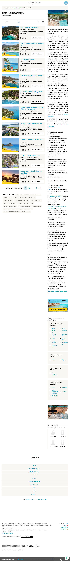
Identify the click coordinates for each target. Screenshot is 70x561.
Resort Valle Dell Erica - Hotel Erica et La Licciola (31, 109)
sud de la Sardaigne (56, 196)
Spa (17, 195)
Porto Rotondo (54, 342)
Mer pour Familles (24, 206)
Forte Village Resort (25, 209)
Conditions (21, 554)
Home (34, 465)
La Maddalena (65, 334)
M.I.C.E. (34, 491)
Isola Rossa (54, 329)
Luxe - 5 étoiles (25, 195)
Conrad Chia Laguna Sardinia (31, 140)
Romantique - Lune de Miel (27, 198)
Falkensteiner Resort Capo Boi (31, 76)
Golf (15, 198)
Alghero (64, 360)
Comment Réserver (34, 481)
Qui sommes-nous (34, 469)
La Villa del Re (25, 60)
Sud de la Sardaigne (10, 209)
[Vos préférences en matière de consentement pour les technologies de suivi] (67, 558)
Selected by (34, 485)
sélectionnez (37, 38)
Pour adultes (37, 206)
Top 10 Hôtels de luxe (21, 200)
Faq (34, 488)
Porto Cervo (64, 339)
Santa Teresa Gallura (54, 334)
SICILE (64, 530)
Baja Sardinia (64, 329)
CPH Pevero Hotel (27, 28)
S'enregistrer (12, 559)
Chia (53, 208)
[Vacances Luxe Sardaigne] (36, 3)
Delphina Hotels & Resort (11, 212)
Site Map (34, 494)
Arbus (53, 360)
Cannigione (54, 346)
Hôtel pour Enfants (10, 206)
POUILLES (63, 534)
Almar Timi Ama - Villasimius (31, 124)
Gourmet (30, 203)
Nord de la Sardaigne (10, 203)
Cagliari (64, 392)
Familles (22, 203)
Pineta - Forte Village (28, 156)
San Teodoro (54, 373)
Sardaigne (34, 475)
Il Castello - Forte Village (29, 92)
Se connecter (5, 559)
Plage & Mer (7, 198)
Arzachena (65, 343)
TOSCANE (63, 532)
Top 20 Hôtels (8, 200)
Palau (53, 338)
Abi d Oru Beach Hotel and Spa (32, 44)
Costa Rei (55, 396)
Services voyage (34, 472)
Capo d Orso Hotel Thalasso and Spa (31, 172)
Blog (34, 478)
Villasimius (51, 207)
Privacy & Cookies (12, 554)
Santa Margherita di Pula (55, 392)
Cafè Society (36, 195)
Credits (4, 554)
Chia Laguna (26, 212)
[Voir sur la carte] (42, 22)
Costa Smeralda (35, 200)
